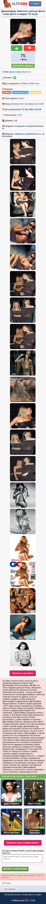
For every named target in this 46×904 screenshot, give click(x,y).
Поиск (36, 4)
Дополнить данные (23, 66)
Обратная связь (23, 898)
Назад (7, 883)
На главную (9, 889)
